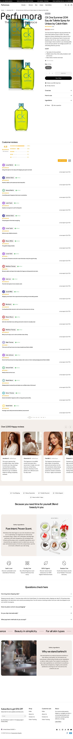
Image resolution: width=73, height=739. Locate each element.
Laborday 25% (9, 10)
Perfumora (5, 5)
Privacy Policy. (4, 721)
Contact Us (32, 717)
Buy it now (58, 78)
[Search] (65, 5)
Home (2, 10)
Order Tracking (33, 719)
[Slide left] (66, 427)
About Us (31, 714)
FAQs (30, 711)
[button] (27, 417)
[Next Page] (45, 417)
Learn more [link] (58, 721)
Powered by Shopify (16, 733)
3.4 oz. (49, 68)
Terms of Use (19, 719)
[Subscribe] (25, 716)
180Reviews (5, 151)
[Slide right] (70, 427)
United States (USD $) (8, 729)
